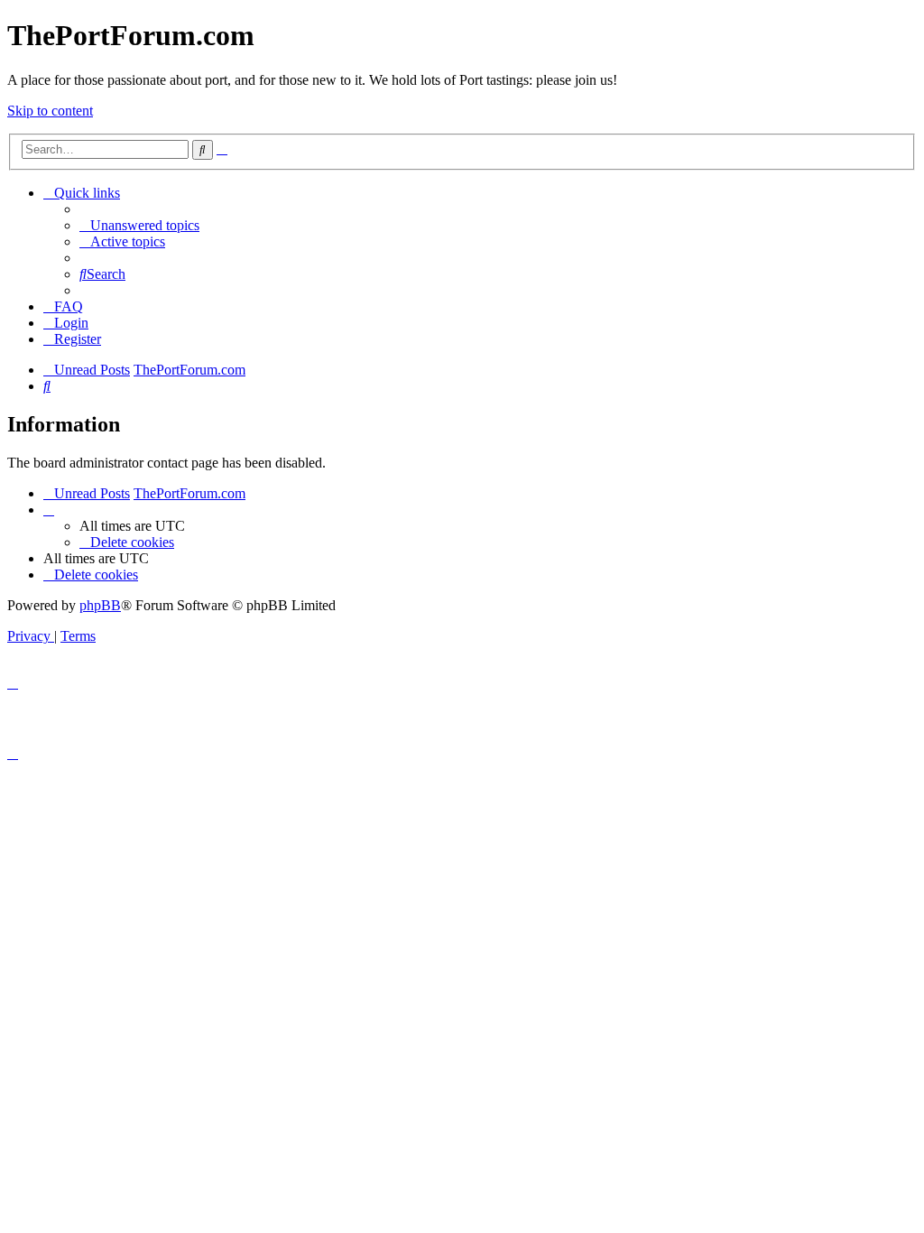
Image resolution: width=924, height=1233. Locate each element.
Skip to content (50, 110)
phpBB (100, 605)
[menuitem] (139, 225)
